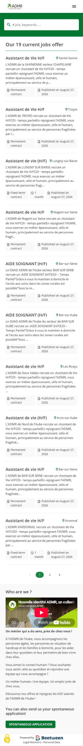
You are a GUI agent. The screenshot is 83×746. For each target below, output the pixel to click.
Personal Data (51, 742)
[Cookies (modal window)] (7, 739)
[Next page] (60, 575)
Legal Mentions (32, 742)
